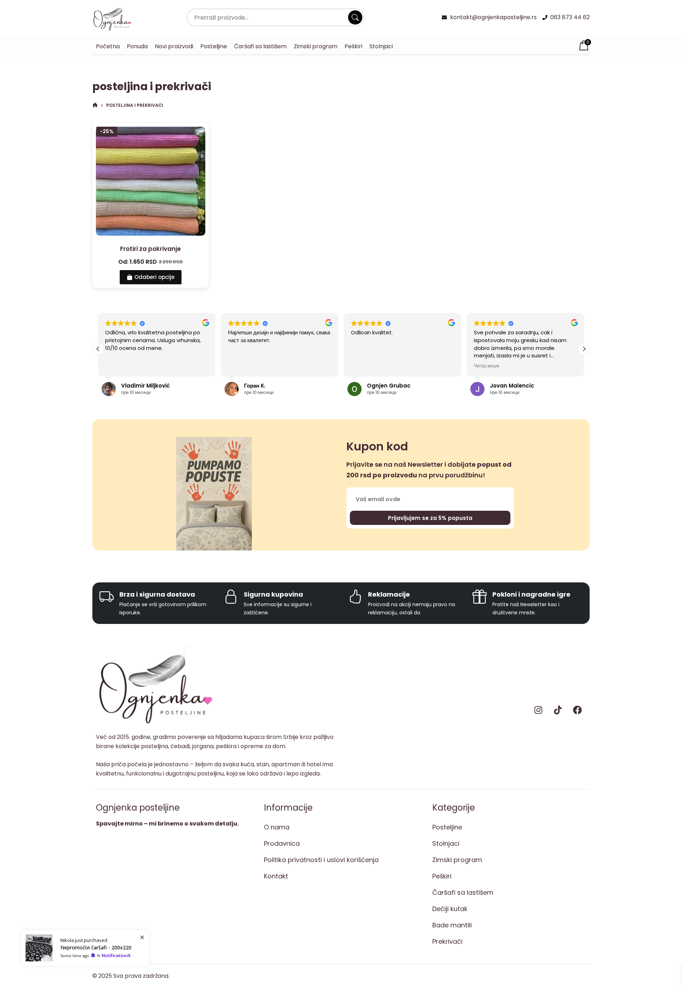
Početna (108, 46)
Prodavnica (282, 843)
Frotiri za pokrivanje (150, 249)
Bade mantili (452, 925)
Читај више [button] (486, 366)
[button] (584, 349)
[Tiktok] (558, 710)
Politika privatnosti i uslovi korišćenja (321, 859)
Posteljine (213, 46)
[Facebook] (577, 710)
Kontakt (276, 876)
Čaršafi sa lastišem (260, 46)
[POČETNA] (95, 105)
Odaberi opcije (154, 277)
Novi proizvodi (174, 46)
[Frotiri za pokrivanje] (150, 181)
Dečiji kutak (449, 908)
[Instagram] (538, 710)
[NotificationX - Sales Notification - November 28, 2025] (85, 948)
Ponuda (137, 46)
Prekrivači (447, 941)
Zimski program (315, 46)
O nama (276, 827)
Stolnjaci (381, 46)
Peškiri (353, 46)
